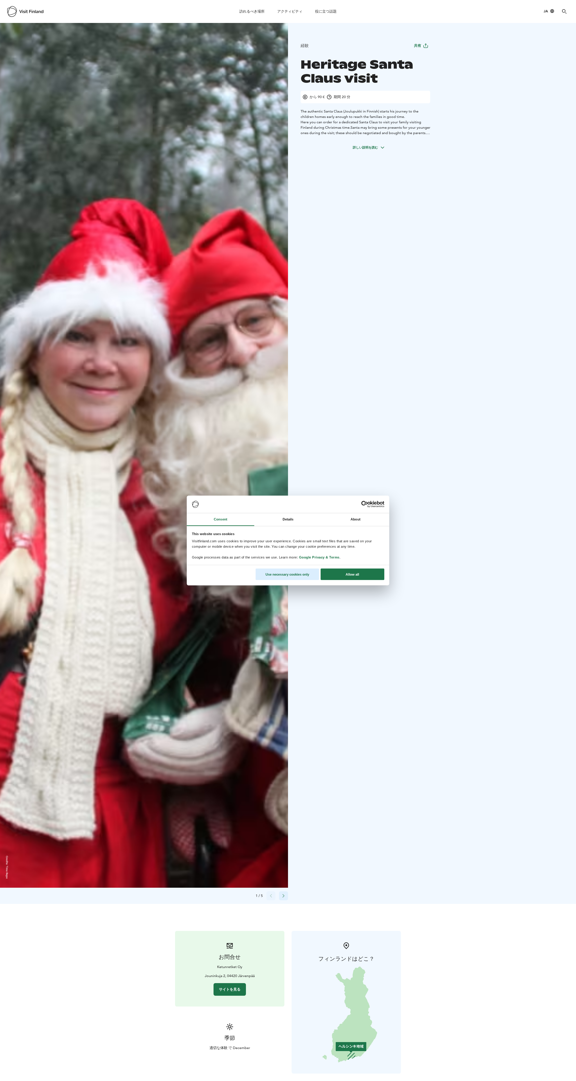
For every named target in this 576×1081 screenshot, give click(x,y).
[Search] (564, 11)
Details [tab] (288, 519)
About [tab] (355, 519)
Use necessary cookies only (287, 574)
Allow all (352, 574)
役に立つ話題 (326, 11)
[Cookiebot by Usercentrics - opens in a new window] (364, 504)
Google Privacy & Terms (319, 557)
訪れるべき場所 (252, 11)
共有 (417, 45)
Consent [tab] (220, 519)
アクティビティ (289, 11)
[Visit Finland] (25, 11)
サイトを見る (230, 989)
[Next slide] (283, 895)
